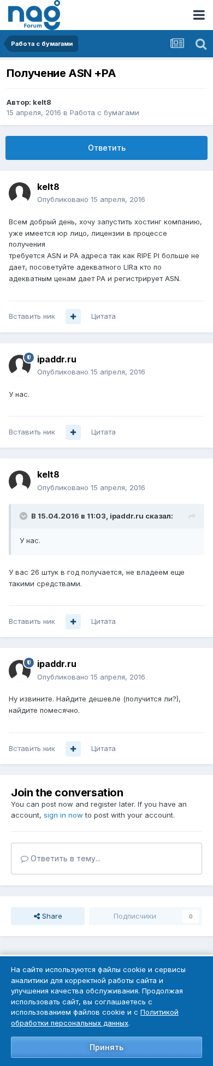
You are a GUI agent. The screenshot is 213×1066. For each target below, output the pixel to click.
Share (51, 916)
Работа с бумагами (104, 112)
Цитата (103, 316)
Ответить (107, 147)
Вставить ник (32, 316)
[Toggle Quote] (24, 515)
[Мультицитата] (73, 316)
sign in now (63, 815)
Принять (106, 1047)
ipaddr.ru (56, 359)
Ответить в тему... (64, 858)
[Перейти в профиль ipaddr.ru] (20, 366)
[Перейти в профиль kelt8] (20, 193)
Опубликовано (91, 199)
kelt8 (42, 102)
